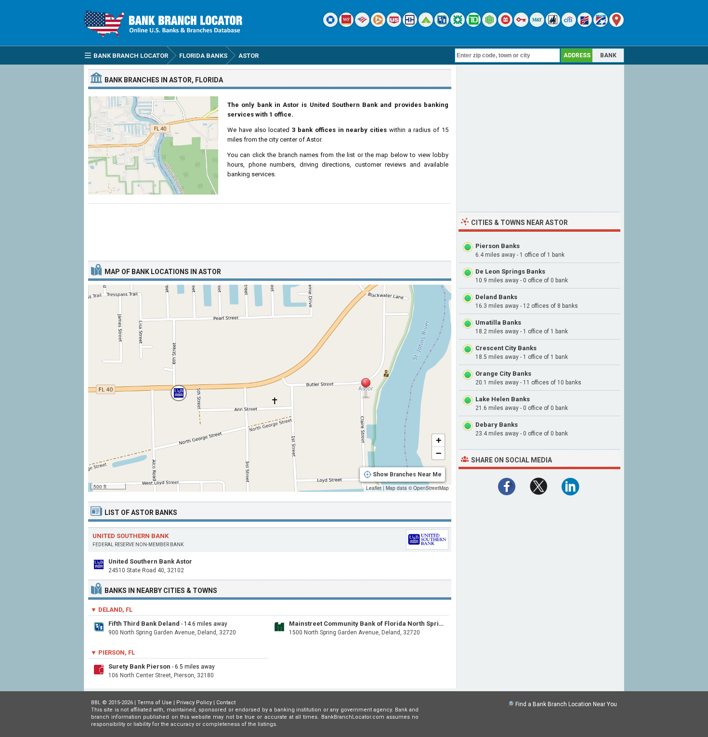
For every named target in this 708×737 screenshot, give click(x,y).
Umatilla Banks (498, 322)
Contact (226, 702)
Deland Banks (496, 297)
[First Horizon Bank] (600, 24)
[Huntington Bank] (489, 24)
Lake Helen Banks (502, 399)
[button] (365, 388)
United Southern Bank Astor (150, 561)
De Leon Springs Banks (510, 271)
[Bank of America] (362, 24)
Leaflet (373, 488)
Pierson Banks (497, 246)
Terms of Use (154, 702)
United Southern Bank (130, 536)
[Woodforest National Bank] (553, 24)
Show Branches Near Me (407, 474)
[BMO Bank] (505, 24)
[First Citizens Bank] (584, 24)
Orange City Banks (503, 373)
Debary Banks (496, 424)
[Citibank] (569, 24)
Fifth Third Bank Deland (144, 623)
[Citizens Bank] (457, 24)
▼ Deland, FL (111, 609)
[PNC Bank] (378, 24)
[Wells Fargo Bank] (346, 24)
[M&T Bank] (537, 24)
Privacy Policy (194, 702)
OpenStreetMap (431, 488)
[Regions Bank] (426, 24)
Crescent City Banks (506, 348)
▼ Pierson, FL (113, 652)
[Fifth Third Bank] (441, 24)
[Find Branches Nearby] (616, 24)
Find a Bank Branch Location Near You (566, 704)
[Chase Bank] (330, 24)
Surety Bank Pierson (139, 666)
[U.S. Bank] (394, 24)
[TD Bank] (473, 24)
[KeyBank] (521, 24)
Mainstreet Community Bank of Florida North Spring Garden (380, 623)
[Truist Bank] (410, 24)
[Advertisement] (269, 228)
